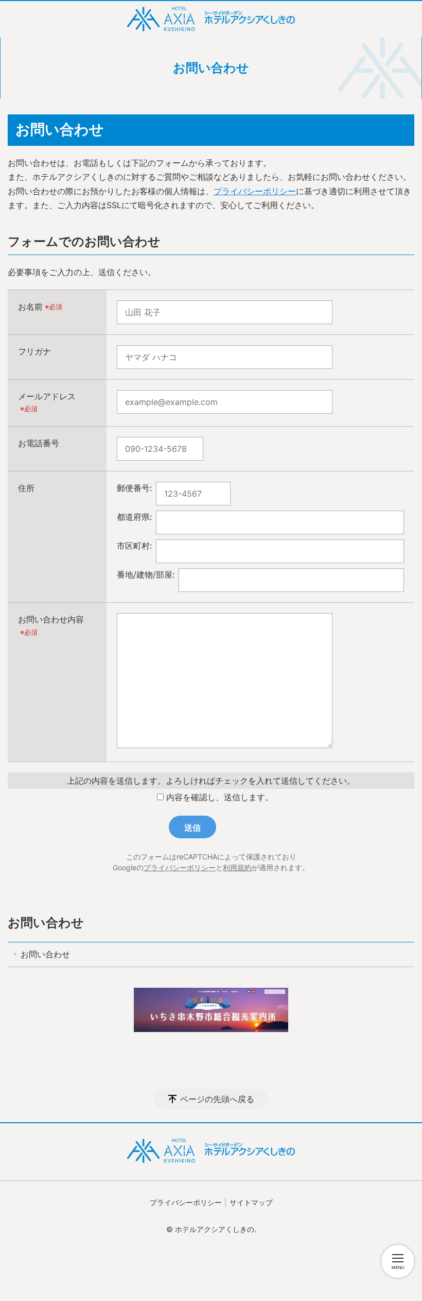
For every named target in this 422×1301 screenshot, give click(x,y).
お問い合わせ (46, 922)
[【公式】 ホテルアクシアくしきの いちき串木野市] (211, 19)
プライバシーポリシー (255, 191)
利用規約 (237, 867)
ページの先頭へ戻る (217, 1099)
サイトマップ (251, 1202)
